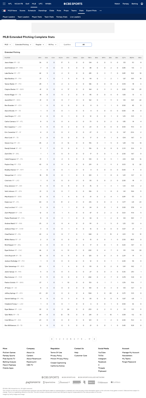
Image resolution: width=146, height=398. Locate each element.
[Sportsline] (49, 382)
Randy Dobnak (10, 148)
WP (103, 58)
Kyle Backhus (9, 79)
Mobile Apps (8, 368)
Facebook (102, 362)
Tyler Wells (9, 315)
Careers (30, 356)
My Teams (126, 359)
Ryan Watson (9, 309)
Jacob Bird (8, 100)
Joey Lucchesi (10, 207)
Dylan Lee (8, 202)
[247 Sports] (33, 382)
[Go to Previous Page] (52, 339)
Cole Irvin (8, 181)
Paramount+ (32, 362)
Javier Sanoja (9, 272)
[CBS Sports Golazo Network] (91, 377)
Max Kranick (9, 197)
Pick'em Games (9, 352)
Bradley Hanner (10, 170)
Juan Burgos (9, 116)
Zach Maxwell (10, 213)
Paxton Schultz (10, 283)
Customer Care (80, 356)
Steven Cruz (9, 143)
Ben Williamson (10, 325)
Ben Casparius (10, 127)
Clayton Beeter (10, 89)
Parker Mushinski (11, 218)
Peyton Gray (9, 164)
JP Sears (8, 288)
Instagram (102, 359)
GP (39, 58)
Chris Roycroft (10, 256)
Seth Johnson (9, 191)
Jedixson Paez (10, 229)
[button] (4, 3)
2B (110, 58)
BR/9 (131, 58)
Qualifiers (67, 45)
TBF (89, 58)
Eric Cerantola (10, 132)
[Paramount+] (64, 382)
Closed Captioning (58, 363)
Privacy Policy (56, 356)
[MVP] (91, 381)
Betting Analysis (9, 362)
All (84, 45)
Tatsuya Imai (9, 175)
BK (96, 58)
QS (82, 58)
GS (46, 58)
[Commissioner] (79, 381)
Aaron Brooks (9, 111)
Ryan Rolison (9, 250)
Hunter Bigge (9, 95)
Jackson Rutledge (11, 261)
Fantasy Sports (9, 356)
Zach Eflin (8, 154)
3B (116, 58)
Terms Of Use (56, 352)
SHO (74, 58)
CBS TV (30, 365)
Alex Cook (8, 138)
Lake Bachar (9, 73)
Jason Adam (9, 63)
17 (89, 339)
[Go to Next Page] (94, 339)
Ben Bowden (9, 105)
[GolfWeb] (115, 382)
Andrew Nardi (10, 224)
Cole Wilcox (9, 320)
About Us (30, 352)
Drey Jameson (10, 186)
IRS (139, 58)
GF (67, 58)
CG (53, 58)
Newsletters (127, 356)
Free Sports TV (9, 359)
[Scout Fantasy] (103, 382)
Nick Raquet (9, 245)
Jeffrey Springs (10, 293)
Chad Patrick (9, 234)
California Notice (58, 366)
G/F (123, 58)
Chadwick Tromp (11, 304)
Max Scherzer (9, 277)
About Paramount (34, 359)
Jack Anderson (10, 68)
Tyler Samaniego (11, 266)
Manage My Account (130, 352)
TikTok (100, 356)
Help (76, 352)
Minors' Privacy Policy (59, 359)
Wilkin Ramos (10, 240)
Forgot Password (129, 362)
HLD (60, 58)
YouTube (102, 352)
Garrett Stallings (10, 299)
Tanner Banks (9, 84)
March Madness (9, 365)
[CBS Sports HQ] (68, 377)
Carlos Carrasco (10, 122)
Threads (101, 368)
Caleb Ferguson (10, 159)
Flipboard (102, 371)
